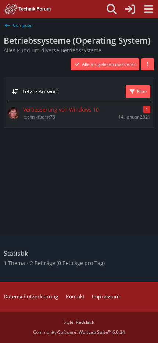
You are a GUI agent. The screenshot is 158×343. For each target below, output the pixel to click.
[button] (147, 64)
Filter (142, 91)
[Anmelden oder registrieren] (130, 9)
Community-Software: (79, 332)
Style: (79, 322)
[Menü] (148, 9)
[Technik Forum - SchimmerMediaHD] (27, 9)
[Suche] (111, 9)
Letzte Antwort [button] (40, 91)
